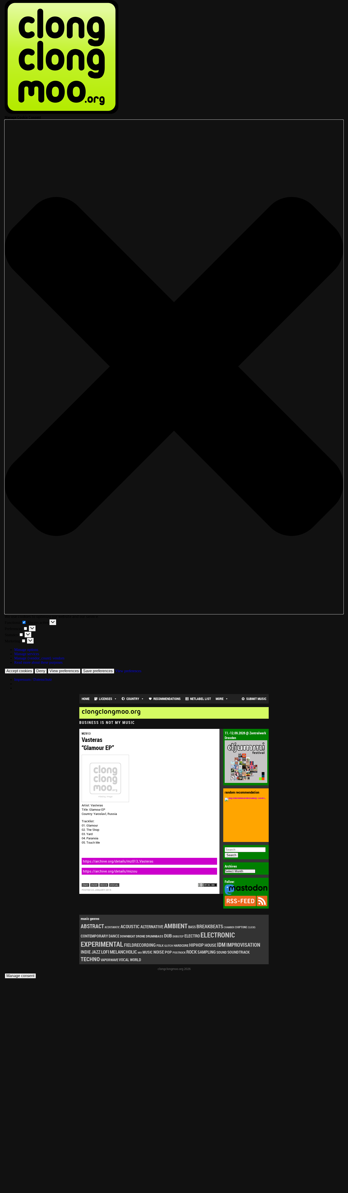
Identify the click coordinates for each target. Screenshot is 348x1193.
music (148, 952)
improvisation (243, 944)
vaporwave (109, 960)
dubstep (178, 936)
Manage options (26, 650)
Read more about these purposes (38, 662)
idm (221, 944)
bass (192, 926)
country (132, 698)
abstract (92, 926)
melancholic (123, 952)
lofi (105, 952)
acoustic (130, 926)
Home (85, 698)
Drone (140, 936)
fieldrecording (140, 945)
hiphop (196, 945)
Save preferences (98, 671)
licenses (105, 698)
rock (103, 885)
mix (140, 952)
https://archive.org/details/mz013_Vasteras (118, 861)
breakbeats (209, 926)
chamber (229, 927)
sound (221, 952)
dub (168, 935)
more (219, 698)
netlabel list (200, 698)
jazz (95, 952)
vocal (114, 885)
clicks (251, 927)
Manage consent (20, 976)
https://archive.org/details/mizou (110, 871)
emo (85, 885)
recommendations (167, 698)
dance (114, 936)
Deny (40, 671)
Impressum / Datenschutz (33, 679)
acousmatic (112, 927)
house (210, 945)
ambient (175, 925)
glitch (168, 945)
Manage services (26, 654)
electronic (218, 935)
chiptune (241, 927)
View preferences (64, 671)
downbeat (127, 936)
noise (158, 952)
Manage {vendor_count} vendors (39, 658)
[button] (174, 367)
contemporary (94, 936)
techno (90, 959)
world (135, 959)
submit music (256, 698)
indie (94, 885)
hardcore (181, 945)
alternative (151, 926)
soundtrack (238, 952)
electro (192, 936)
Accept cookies (19, 671)
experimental (102, 944)
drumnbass (154, 936)
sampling (206, 952)
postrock (179, 952)
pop (168, 952)
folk (160, 945)
